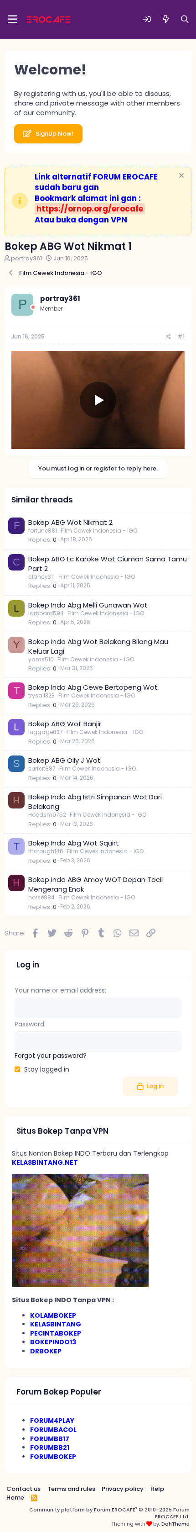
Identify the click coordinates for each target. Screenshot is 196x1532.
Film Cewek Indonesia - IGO (99, 530)
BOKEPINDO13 (53, 1342)
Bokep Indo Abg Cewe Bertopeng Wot (93, 687)
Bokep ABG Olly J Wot (64, 760)
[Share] (168, 337)
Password (29, 1024)
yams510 (41, 659)
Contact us (23, 1488)
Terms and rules (71, 1488)
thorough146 (45, 851)
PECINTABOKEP (55, 1333)
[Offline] (33, 307)
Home (15, 1497)
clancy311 (41, 577)
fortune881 (42, 530)
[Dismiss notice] (180, 176)
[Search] (184, 19)
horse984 (41, 897)
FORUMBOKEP (53, 1456)
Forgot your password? (51, 1055)
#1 (181, 336)
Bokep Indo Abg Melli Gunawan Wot (88, 605)
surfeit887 (42, 768)
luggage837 (45, 732)
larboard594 (46, 613)
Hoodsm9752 (47, 815)
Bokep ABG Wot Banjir (64, 724)
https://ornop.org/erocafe (90, 208)
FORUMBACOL (53, 1429)
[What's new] (166, 19)
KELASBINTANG (55, 1324)
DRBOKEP (46, 1351)
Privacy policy (123, 1488)
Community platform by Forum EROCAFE (109, 1513)
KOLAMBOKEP (53, 1315)
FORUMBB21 (49, 1447)
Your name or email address (60, 990)
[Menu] (12, 19)
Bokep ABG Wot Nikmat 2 (70, 522)
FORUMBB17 (49, 1438)
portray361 (26, 258)
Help (157, 1488)
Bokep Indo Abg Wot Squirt (73, 843)
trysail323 (41, 695)
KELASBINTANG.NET (45, 1162)
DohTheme (175, 1523)
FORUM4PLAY (52, 1420)
